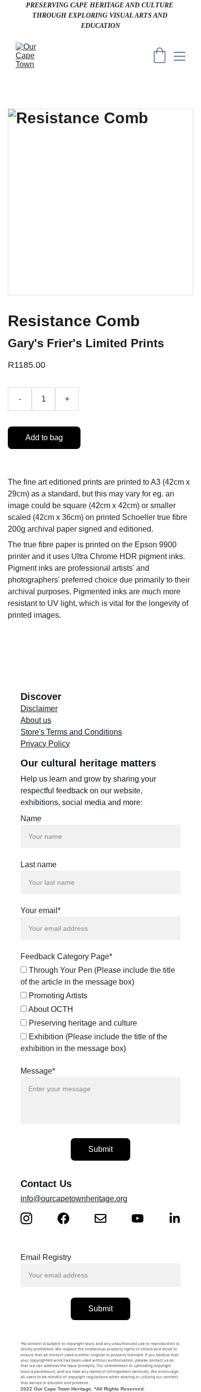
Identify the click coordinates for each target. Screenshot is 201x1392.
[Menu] (179, 56)
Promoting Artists (57, 995)
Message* (37, 1071)
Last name (38, 864)
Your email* (40, 910)
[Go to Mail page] (105, 1218)
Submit (100, 1149)
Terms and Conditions (84, 732)
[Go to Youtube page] (142, 1218)
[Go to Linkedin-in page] (175, 1218)
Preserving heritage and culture (82, 1023)
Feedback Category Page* (66, 956)
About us (35, 720)
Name (30, 818)
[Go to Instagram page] (31, 1218)
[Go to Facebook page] (68, 1218)
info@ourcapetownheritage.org (73, 1198)
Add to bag (44, 437)
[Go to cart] (159, 56)
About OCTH (50, 1009)
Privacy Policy (45, 744)
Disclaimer (39, 708)
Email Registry (45, 1257)
